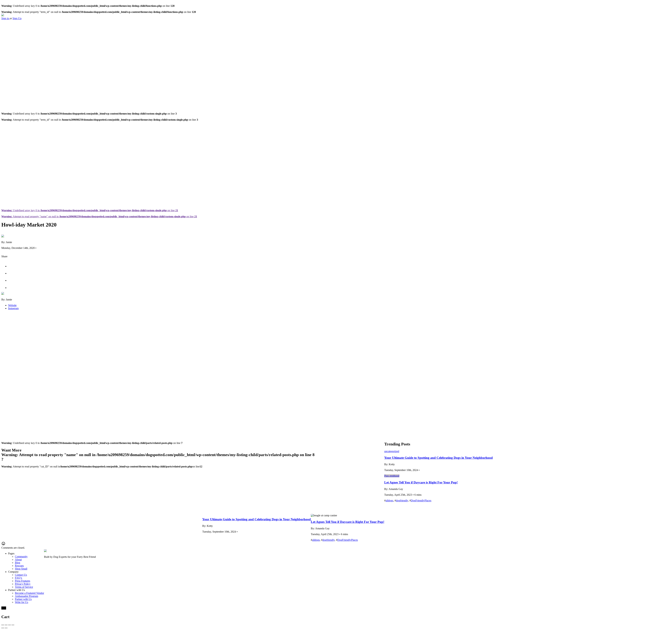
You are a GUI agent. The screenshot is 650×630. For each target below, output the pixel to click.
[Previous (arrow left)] (2, 627)
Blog (17, 562)
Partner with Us (23, 599)
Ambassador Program (26, 596)
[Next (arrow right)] (6, 627)
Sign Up (17, 18)
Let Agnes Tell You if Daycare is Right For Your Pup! (347, 522)
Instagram (13, 308)
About (18, 559)
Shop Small (21, 568)
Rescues (19, 565)
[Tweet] (11, 266)
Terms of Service (24, 587)
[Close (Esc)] (2, 624)
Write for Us (21, 602)
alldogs (316, 539)
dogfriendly (328, 539)
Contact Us (21, 574)
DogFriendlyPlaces (347, 539)
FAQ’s (18, 577)
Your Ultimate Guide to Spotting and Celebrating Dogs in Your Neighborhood (256, 519)
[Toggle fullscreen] (9, 624)
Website (12, 305)
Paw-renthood (391, 475)
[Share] (6, 624)
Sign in (5, 18)
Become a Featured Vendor (29, 593)
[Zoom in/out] (13, 624)
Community (21, 556)
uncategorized (391, 451)
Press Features (22, 580)
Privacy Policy (22, 583)
